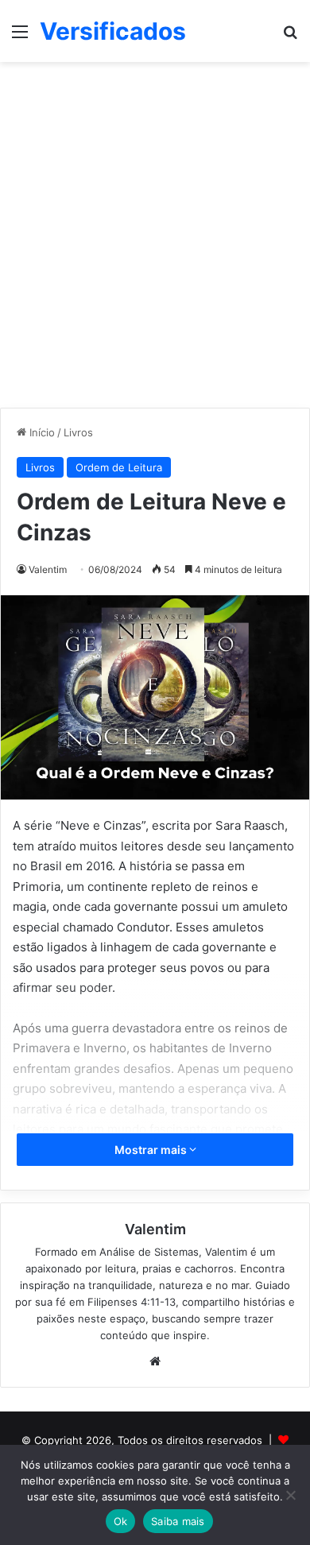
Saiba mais (178, 1521)
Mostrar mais (151, 1149)
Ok (121, 1521)
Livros (78, 432)
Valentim (48, 569)
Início (40, 432)
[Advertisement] (155, 241)
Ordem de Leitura (119, 467)
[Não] (290, 1495)
